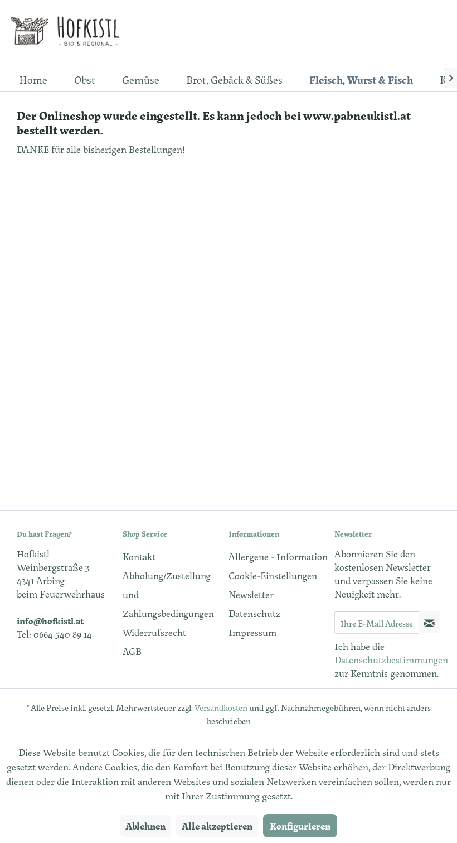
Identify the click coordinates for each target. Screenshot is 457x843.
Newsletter (251, 594)
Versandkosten (221, 707)
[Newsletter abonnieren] (429, 622)
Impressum (252, 632)
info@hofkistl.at (50, 620)
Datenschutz (254, 613)
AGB (132, 651)
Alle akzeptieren (217, 825)
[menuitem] (33, 79)
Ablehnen (145, 825)
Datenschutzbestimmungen (391, 659)
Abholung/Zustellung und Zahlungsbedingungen (168, 594)
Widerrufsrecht (154, 632)
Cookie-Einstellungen (273, 575)
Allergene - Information (278, 556)
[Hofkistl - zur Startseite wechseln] (69, 33)
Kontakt (139, 556)
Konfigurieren (300, 825)
